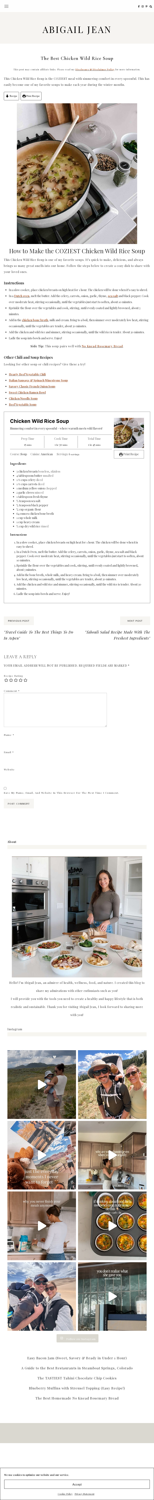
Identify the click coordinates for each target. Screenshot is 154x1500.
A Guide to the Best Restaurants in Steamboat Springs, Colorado (77, 1368)
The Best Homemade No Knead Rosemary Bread (77, 1398)
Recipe (13, 96)
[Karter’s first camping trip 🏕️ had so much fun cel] (41, 1296)
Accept (77, 1484)
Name (9, 734)
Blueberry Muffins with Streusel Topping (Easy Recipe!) (77, 1388)
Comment (12, 690)
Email (9, 752)
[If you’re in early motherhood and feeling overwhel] (112, 1225)
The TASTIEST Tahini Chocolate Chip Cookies (77, 1378)
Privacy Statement (84, 1493)
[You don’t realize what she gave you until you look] (112, 1296)
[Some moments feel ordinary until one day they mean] (41, 1155)
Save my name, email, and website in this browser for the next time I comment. (61, 792)
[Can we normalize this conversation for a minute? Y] (112, 1155)
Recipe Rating (13, 675)
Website (9, 769)
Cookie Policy (65, 1493)
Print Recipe (33, 96)
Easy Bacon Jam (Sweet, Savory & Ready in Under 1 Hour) (77, 1358)
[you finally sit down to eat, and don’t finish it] (41, 1225)
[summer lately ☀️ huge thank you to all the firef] (112, 1084)
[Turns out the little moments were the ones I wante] (41, 1084)
